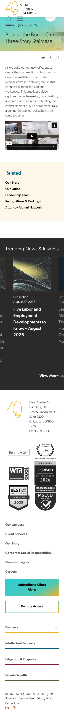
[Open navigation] (20, 19)
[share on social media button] (57, 57)
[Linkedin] (7, 708)
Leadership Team (17, 195)
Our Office (12, 189)
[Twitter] (15, 708)
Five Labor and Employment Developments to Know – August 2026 (29, 322)
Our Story (12, 183)
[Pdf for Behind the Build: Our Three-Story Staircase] (50, 58)
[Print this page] (43, 57)
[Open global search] (9, 18)
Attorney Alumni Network (23, 207)
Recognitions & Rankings (23, 201)
